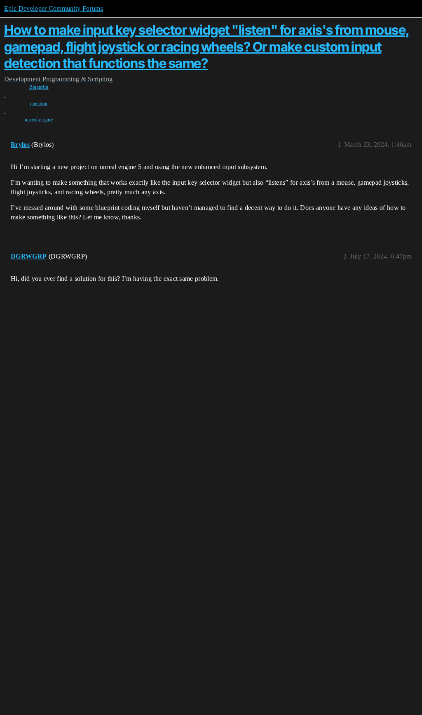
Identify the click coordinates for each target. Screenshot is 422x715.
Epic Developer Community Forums (53, 8)
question (39, 103)
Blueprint (39, 87)
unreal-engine (39, 119)
